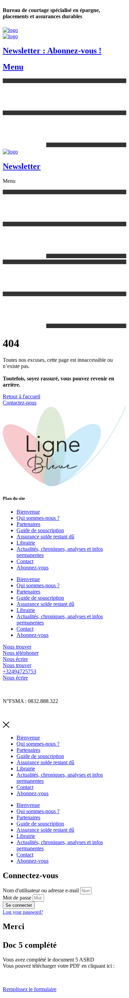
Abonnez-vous (33, 567)
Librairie (26, 543)
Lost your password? (23, 912)
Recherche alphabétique (29, 713)
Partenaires (28, 524)
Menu (13, 66)
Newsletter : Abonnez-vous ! (52, 50)
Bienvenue (28, 512)
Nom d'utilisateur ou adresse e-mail (41, 890)
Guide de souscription (40, 530)
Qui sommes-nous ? (38, 518)
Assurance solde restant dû (45, 536)
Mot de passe (17, 898)
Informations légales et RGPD (35, 689)
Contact (25, 561)
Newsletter (22, 166)
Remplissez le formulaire (29, 989)
